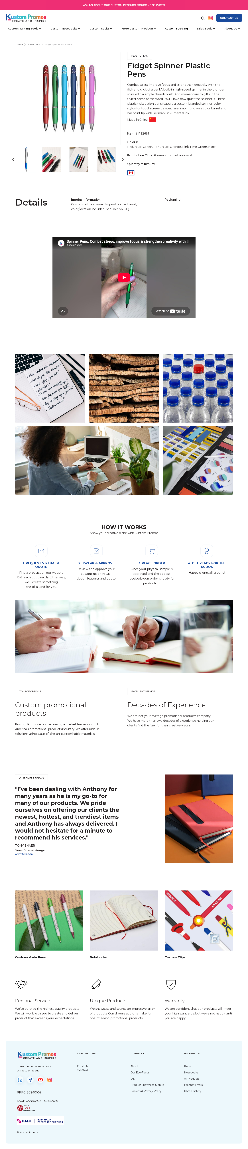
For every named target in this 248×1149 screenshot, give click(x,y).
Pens (187, 1066)
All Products (191, 1078)
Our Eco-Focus (140, 1072)
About (134, 1066)
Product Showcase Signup (147, 1085)
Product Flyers (193, 1085)
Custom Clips (175, 957)
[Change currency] (131, 173)
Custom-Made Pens (30, 957)
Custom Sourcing (176, 28)
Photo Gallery (192, 1091)
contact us (229, 17)
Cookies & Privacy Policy (146, 1091)
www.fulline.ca (24, 853)
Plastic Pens (34, 44)
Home (20, 44)
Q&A (133, 1078)
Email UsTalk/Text (82, 1068)
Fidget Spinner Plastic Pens (58, 44)
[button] (24, 28)
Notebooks (98, 957)
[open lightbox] (27, 158)
